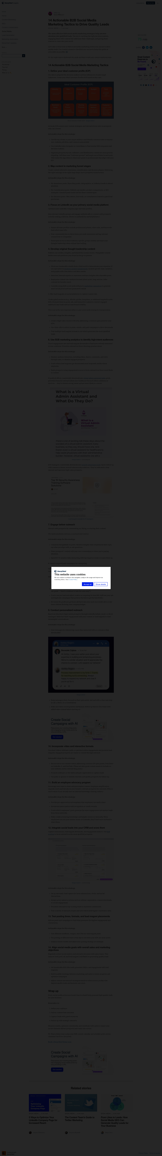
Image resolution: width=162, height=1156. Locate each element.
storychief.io (140, 3)
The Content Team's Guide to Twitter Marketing (79, 1119)
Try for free (150, 3)
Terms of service (154, 1153)
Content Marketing (9, 19)
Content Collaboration (10, 27)
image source (90, 121)
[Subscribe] (23, 55)
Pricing (4, 70)
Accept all (88, 584)
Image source (81, 695)
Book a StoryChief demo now (59, 1042)
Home (4, 15)
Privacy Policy (143, 1153)
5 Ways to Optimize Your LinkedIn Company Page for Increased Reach (43, 1120)
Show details (101, 584)
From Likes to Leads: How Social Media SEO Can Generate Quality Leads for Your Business (114, 1122)
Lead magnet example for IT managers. (80, 519)
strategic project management (76, 269)
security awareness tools (90, 465)
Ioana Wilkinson (59, 15)
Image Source (76, 459)
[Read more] (45, 1103)
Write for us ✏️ (7, 73)
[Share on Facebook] (143, 47)
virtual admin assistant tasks (94, 378)
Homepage (5, 64)
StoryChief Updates (9, 43)
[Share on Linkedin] (151, 47)
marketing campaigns (93, 286)
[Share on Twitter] (147, 47)
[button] (148, 37)
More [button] (4, 47)
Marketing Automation (10, 39)
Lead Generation (8, 35)
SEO (3, 23)
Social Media (7, 31)
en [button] (158, 3)
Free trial (5, 67)
